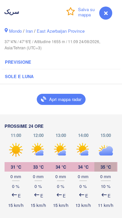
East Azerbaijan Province (61, 31)
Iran (29, 31)
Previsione (18, 62)
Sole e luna (19, 76)
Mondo (15, 31)
